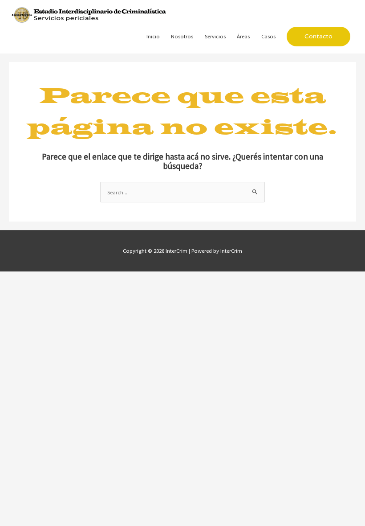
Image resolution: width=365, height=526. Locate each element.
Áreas (243, 36)
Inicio (153, 36)
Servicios (215, 36)
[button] (318, 36)
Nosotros (182, 36)
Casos (268, 36)
